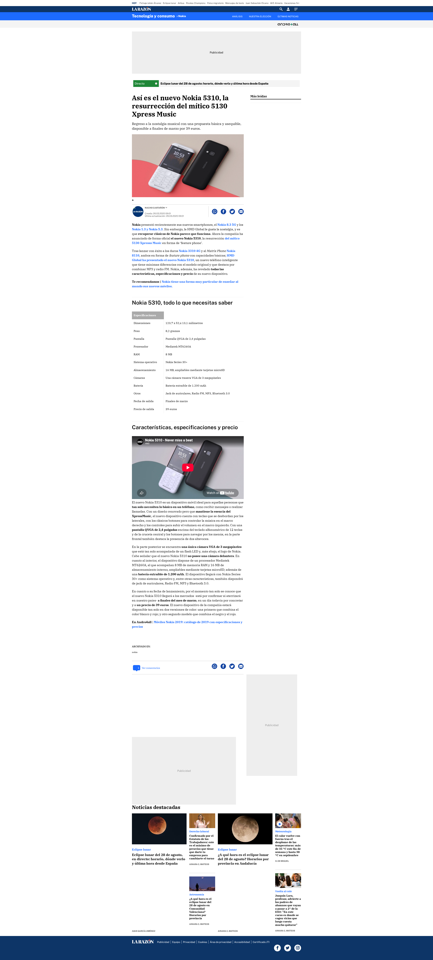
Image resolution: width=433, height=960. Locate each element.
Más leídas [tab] (258, 96)
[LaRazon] (153, 9)
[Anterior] (198, 15)
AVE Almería (276, 3)
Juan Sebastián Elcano (257, 3)
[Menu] (296, 9)
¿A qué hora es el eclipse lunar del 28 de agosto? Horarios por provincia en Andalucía (243, 859)
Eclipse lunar (169, 3)
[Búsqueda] (281, 9)
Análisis (237, 16)
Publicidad (163, 942)
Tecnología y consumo (153, 16)
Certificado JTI (261, 942)
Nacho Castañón (155, 208)
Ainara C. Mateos (199, 864)
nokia (135, 652)
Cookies (202, 942)
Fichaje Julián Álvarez (150, 3)
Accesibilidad (242, 942)
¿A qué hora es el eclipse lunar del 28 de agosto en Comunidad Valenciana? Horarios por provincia (200, 908)
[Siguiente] (301, 18)
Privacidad (189, 942)
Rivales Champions (196, 3)
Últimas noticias (288, 16)
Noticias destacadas (156, 807)
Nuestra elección (260, 16)
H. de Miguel (282, 861)
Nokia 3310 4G (189, 251)
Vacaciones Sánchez (294, 3)
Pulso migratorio (215, 3)
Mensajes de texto (234, 3)
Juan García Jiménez (143, 931)
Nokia (182, 16)
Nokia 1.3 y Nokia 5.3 (147, 229)
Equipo (176, 942)
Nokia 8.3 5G (226, 225)
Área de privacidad (220, 942)
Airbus (181, 3)
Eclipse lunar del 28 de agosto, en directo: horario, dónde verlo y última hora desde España (158, 859)
